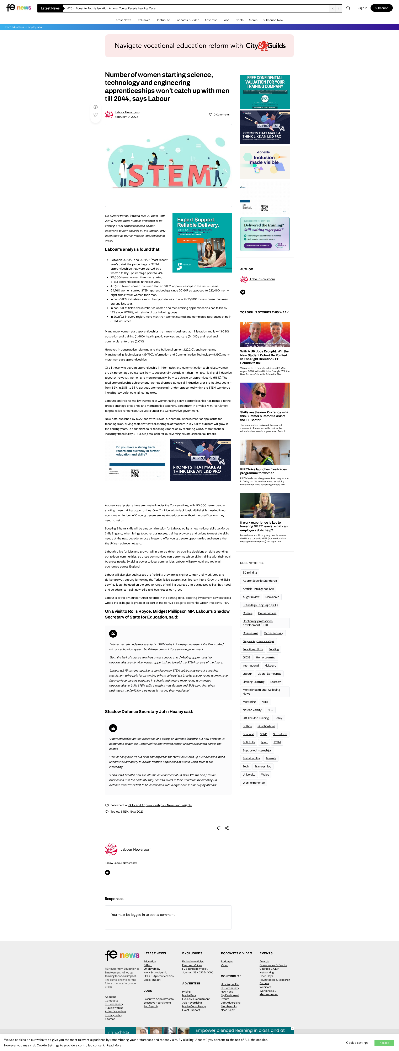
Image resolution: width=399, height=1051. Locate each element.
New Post (227, 991)
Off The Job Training (256, 718)
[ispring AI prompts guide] (200, 478)
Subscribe (381, 8)
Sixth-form (280, 734)
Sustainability (251, 758)
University (249, 774)
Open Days (266, 976)
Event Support (191, 1010)
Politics (247, 726)
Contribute (163, 20)
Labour (247, 673)
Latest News (123, 20)
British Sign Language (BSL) (260, 605)
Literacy (275, 682)
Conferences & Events (273, 965)
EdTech (148, 965)
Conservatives (267, 613)
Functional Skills (253, 649)
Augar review (251, 597)
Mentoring (249, 702)
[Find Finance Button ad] (265, 233)
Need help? (228, 1010)
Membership (228, 1006)
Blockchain (272, 597)
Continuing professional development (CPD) (258, 623)
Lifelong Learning (254, 682)
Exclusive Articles (193, 961)
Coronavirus (250, 633)
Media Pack (189, 995)
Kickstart (270, 665)
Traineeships (263, 766)
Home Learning (266, 657)
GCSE (246, 657)
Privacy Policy (113, 1015)
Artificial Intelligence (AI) (258, 589)
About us (110, 997)
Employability (152, 968)
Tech (246, 766)
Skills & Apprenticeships (159, 976)
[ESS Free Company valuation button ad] (265, 92)
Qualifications (266, 726)
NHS (270, 710)
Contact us (111, 1000)
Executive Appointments (159, 999)
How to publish (230, 984)
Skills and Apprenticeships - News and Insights (160, 805)
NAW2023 (137, 811)
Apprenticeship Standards (260, 581)
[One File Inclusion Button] (265, 162)
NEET (265, 702)
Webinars (265, 987)
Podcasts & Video (187, 20)
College (247, 613)
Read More (114, 1045)
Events (239, 20)
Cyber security (273, 633)
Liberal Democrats (269, 673)
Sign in (362, 8)
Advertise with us (115, 1011)
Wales (265, 774)
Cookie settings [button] (357, 1043)
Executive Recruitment (157, 1002)
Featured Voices (192, 965)
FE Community (114, 1004)
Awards (264, 961)
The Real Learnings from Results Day (91, 8)
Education (150, 961)
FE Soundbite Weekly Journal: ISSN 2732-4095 (197, 970)
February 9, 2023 (126, 117)
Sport (264, 742)
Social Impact (152, 980)
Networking (267, 972)
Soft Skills (249, 742)
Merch (253, 20)
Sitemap (110, 1019)
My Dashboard (230, 995)
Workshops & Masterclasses (269, 992)
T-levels (271, 758)
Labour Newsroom (127, 112)
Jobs (226, 20)
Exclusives (143, 20)
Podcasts (227, 961)
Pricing (186, 991)
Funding (274, 649)
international (251, 665)
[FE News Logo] (18, 7)
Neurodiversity (252, 710)
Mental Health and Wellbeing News (261, 691)
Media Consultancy (194, 1006)
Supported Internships (257, 750)
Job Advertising (192, 1002)
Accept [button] (384, 1043)
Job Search (151, 1006)
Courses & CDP (269, 968)
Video (224, 965)
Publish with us (114, 1008)
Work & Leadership (155, 972)
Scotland (248, 734)
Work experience (254, 783)
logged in (138, 914)
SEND (263, 734)
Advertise (211, 20)
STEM (124, 811)
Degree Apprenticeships (258, 641)
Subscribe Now (273, 20)
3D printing (250, 572)
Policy (278, 718)
